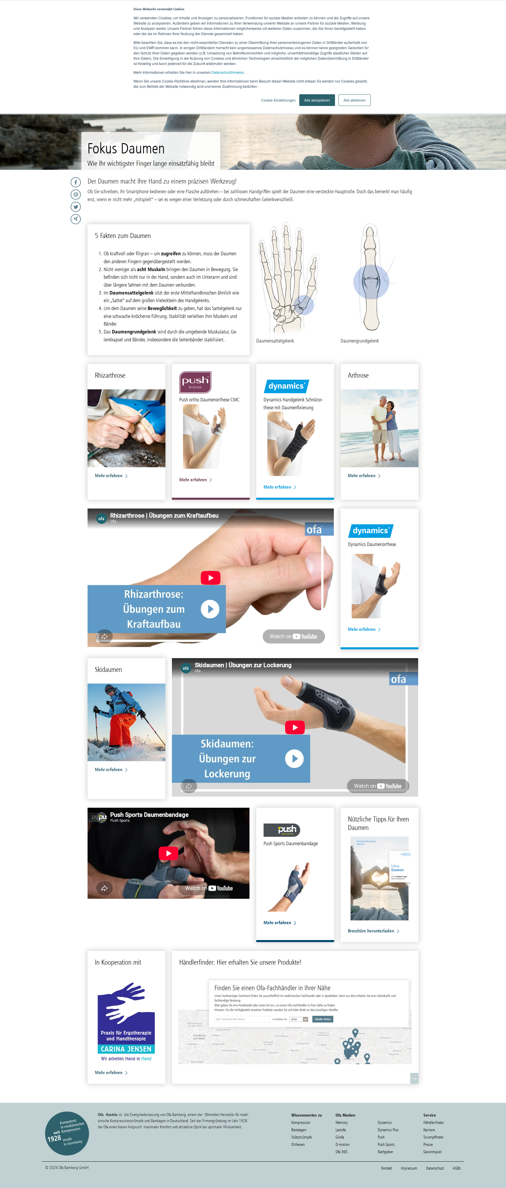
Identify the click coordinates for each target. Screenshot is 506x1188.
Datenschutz (435, 1168)
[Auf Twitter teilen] (42, 207)
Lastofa (341, 1129)
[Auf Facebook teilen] (42, 182)
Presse (428, 1144)
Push (381, 1137)
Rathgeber (385, 1151)
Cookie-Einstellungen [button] (278, 99)
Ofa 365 (342, 1151)
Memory (342, 1122)
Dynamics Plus (388, 1129)
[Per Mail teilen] (42, 194)
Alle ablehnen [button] (354, 99)
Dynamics (385, 1122)
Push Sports (386, 1144)
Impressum (409, 1168)
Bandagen (298, 1129)
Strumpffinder (433, 1137)
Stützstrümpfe (301, 1137)
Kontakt (386, 1168)
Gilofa (340, 1137)
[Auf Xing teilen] (42, 219)
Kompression (300, 1122)
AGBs (457, 1168)
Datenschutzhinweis (227, 72)
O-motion (342, 1144)
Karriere (429, 1129)
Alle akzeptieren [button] (317, 99)
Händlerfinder (433, 1122)
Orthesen (298, 1144)
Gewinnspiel (432, 1151)
